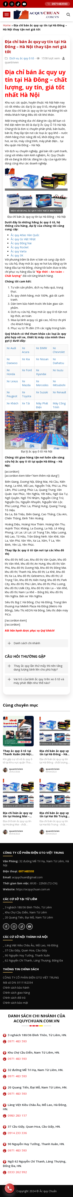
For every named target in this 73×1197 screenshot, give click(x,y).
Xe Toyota (26, 394)
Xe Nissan (42, 359)
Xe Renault (59, 392)
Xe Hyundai (41, 372)
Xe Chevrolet (59, 350)
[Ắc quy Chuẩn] (36, 14)
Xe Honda (11, 372)
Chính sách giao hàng (16, 992)
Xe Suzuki (42, 392)
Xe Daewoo (12, 361)
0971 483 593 (17, 1041)
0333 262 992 (17, 1172)
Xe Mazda (26, 383)
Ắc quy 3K (17, 255)
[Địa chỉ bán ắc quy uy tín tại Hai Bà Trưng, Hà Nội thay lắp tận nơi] (55, 793)
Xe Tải (26, 403)
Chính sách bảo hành (16, 987)
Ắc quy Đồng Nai (21, 243)
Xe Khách (12, 403)
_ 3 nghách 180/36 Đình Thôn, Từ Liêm (27, 907)
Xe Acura (25, 350)
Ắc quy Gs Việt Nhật (23, 239)
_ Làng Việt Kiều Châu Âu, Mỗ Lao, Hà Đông (30, 945)
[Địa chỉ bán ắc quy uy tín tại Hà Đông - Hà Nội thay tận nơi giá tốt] (55, 731)
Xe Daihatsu (58, 361)
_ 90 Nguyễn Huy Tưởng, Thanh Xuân (26, 955)
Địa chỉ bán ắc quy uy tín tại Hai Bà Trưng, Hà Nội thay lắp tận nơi (54, 814)
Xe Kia (26, 359)
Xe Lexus (12, 381)
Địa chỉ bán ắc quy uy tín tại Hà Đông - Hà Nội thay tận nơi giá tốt (54, 752)
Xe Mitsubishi (59, 383)
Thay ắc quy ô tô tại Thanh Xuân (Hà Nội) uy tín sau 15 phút (17, 752)
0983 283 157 (17, 1115)
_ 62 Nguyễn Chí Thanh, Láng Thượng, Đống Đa (33, 960)
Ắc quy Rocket (20, 247)
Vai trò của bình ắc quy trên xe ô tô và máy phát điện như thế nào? (39, 681)
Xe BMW (41, 348)
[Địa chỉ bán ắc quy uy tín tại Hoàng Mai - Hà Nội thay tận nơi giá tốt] (18, 793)
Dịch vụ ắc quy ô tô (21, 58)
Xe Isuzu (58, 370)
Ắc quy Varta (18, 251)
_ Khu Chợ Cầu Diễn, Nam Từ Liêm (25, 912)
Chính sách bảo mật (15, 1003)
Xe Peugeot (12, 394)
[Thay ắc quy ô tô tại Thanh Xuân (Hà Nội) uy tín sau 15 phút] (18, 731)
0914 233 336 (17, 1133)
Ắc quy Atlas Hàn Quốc (25, 235)
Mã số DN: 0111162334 (18, 982)
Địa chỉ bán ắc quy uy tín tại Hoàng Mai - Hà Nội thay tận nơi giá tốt (18, 814)
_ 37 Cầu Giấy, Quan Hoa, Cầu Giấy (25, 950)
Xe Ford (27, 370)
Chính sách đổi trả (14, 997)
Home (7, 25)
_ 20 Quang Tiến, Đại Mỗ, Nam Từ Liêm (28, 917)
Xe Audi (11, 348)
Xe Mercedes (42, 383)
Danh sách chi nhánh (27, 643)
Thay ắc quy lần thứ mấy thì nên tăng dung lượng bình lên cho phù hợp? (38, 667)
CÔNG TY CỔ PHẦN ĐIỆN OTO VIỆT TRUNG (31, 977)
